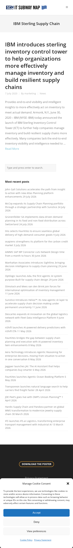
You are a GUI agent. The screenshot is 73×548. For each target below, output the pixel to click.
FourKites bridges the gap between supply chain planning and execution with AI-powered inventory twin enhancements (34, 341)
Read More (12, 149)
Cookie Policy (26, 540)
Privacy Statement (42, 540)
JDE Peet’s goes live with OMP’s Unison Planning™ (33, 397)
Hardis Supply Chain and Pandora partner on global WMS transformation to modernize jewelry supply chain (34, 410)
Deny (37, 521)
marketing (30, 93)
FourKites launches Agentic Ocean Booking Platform (34, 376)
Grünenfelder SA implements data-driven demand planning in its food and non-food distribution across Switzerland (35, 220)
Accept (36, 512)
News (43, 93)
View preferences (36, 531)
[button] (68, 483)
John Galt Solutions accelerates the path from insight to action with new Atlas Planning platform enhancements (35, 193)
